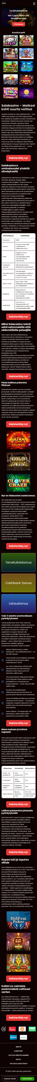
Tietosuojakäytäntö (18, 1064)
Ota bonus (18, 24)
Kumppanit (18, 1051)
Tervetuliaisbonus (19, 562)
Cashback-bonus (19, 583)
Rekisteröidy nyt (18, 158)
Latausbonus (18, 603)
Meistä (18, 1047)
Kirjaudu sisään (10, 1079)
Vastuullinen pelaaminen (18, 1055)
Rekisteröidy (27, 1079)
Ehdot (18, 1059)
